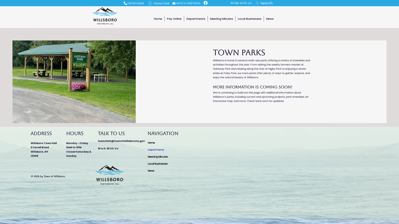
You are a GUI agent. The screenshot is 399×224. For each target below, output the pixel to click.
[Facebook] (205, 3)
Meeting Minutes (158, 157)
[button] (196, 18)
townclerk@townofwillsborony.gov (121, 141)
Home (151, 143)
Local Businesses (158, 164)
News (151, 171)
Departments (156, 150)
